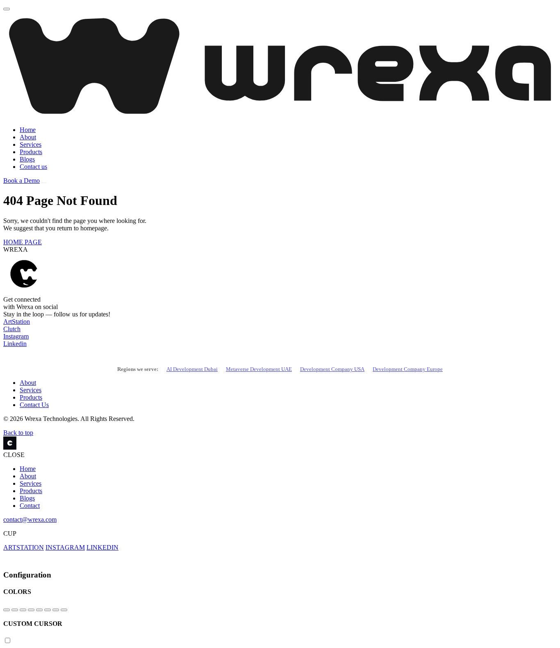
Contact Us (34, 404)
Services (30, 144)
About (28, 137)
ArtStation (16, 321)
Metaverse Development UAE (259, 369)
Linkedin (15, 343)
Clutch (11, 328)
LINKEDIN (102, 547)
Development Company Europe (408, 369)
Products (31, 151)
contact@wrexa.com (30, 519)
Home (28, 129)
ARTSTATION (23, 547)
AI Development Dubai (192, 369)
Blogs (27, 159)
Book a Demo (21, 180)
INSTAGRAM (65, 547)
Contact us (33, 166)
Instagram (16, 336)
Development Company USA (332, 369)
